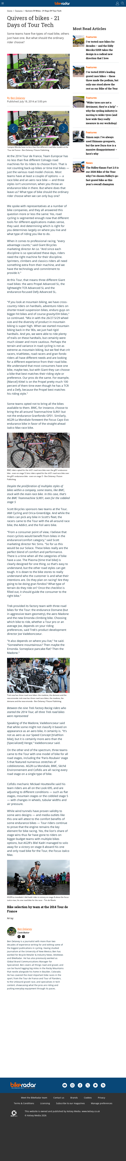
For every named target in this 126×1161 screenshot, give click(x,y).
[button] (38, 131)
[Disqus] (54, 1038)
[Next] (63, 128)
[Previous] (13, 128)
